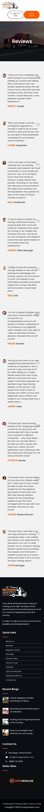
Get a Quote (31, 15)
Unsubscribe (8, 803)
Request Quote (13, 650)
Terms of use (12, 662)
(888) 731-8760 (16, 15)
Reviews (9, 645)
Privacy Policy (12, 658)
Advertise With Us (14, 675)
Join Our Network (13, 671)
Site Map (10, 654)
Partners (9, 667)
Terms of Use (35, 803)
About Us (10, 641)
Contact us (11, 680)
